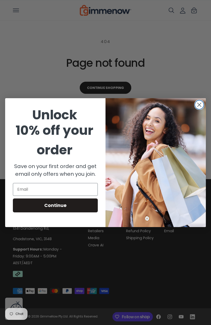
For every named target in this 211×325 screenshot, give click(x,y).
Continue (55, 205)
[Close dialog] (199, 104)
